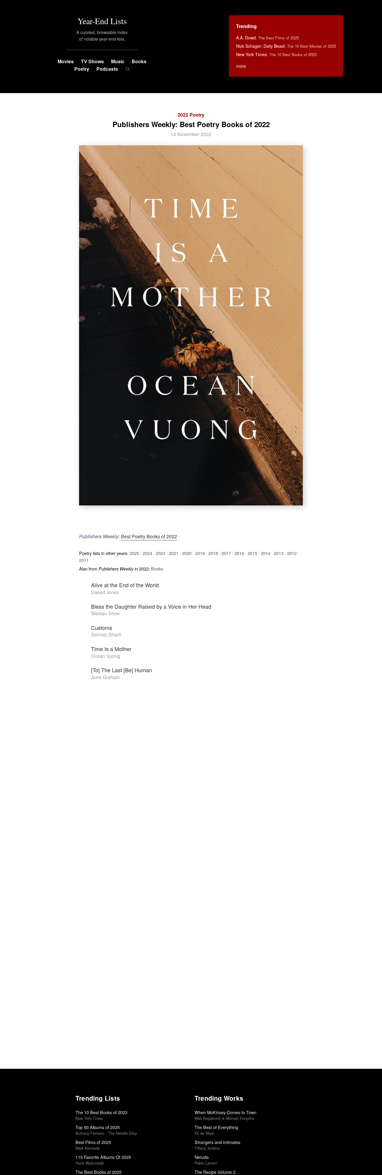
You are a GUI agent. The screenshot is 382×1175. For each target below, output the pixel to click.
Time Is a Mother (111, 649)
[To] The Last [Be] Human (121, 670)
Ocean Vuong (105, 656)
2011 (84, 560)
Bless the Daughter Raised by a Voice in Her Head (151, 606)
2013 (279, 553)
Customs (101, 627)
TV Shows (92, 61)
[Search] (127, 69)
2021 (173, 553)
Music (117, 61)
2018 (213, 553)
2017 (226, 553)
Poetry (81, 68)
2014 (265, 553)
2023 (160, 553)
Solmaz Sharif (106, 634)
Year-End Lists (102, 21)
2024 (147, 553)
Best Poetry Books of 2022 (149, 536)
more (241, 66)
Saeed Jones (105, 592)
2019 (200, 553)
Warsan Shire (105, 613)
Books (139, 61)
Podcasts (107, 68)
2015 (252, 553)
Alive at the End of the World (125, 585)
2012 (292, 553)
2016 (239, 553)
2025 (134, 553)
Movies (66, 61)
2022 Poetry (191, 114)
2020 (187, 553)
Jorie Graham (105, 677)
